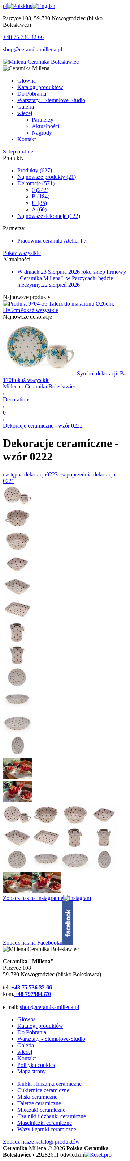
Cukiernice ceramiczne (43, 1090)
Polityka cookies (36, 1065)
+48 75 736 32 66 (23, 37)
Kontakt (26, 1058)
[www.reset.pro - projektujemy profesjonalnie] (98, 1155)
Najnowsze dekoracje (48, 216)
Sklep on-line (18, 151)
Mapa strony (31, 1071)
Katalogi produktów (40, 1026)
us (29, 6)
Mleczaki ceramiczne (41, 1110)
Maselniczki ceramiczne (44, 1123)
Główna (26, 1019)
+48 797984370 (32, 994)
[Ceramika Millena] (41, 62)
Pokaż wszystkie (22, 253)
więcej (24, 1052)
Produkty (34, 170)
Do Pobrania (31, 1032)
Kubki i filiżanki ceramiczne (49, 1084)
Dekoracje (36, 183)
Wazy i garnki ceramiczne (46, 1129)
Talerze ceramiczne (39, 1103)
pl (5, 6)
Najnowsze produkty (46, 177)
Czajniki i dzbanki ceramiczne (51, 1116)
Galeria (25, 1045)
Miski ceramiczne (37, 1097)
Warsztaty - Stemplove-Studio (51, 1039)
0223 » (32, 474)
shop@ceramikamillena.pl (32, 49)
